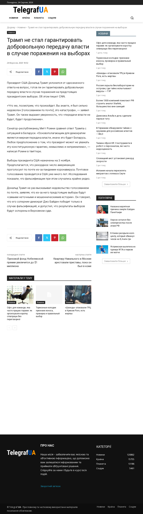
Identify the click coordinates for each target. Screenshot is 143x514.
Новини (21, 27)
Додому (11, 27)
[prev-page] (9, 327)
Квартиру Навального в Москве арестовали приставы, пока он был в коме (72, 262)
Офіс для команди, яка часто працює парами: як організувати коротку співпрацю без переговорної (19, 313)
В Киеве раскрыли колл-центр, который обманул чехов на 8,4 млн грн (122, 236)
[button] (132, 18)
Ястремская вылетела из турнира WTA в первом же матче (123, 249)
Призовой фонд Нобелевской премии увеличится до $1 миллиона (25, 262)
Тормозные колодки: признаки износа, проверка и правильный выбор (113, 61)
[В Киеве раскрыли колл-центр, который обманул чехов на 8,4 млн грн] (102, 236)
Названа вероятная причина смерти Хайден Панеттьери (122, 209)
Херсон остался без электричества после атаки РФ (121, 223)
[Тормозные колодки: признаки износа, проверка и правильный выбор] (49, 294)
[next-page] (15, 327)
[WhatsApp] (62, 71)
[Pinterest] (54, 71)
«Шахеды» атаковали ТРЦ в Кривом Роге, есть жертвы (78, 310)
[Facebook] (38, 71)
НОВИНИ (103, 33)
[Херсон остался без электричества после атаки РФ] (102, 222)
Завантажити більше (115, 184)
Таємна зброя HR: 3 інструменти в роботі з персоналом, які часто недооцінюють (114, 146)
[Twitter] (46, 71)
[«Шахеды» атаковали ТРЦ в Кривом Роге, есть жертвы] (78, 294)
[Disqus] (49, 382)
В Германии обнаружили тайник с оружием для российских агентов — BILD (114, 131)
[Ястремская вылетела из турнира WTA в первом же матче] (102, 249)
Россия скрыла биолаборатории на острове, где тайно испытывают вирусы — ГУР (115, 88)
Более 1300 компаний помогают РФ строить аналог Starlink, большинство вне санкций (115, 103)
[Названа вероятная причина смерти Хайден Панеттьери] (102, 209)
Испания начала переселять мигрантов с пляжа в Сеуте (111, 172)
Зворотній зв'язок (50, 486)
